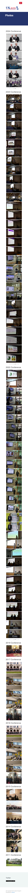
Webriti (13, 892)
